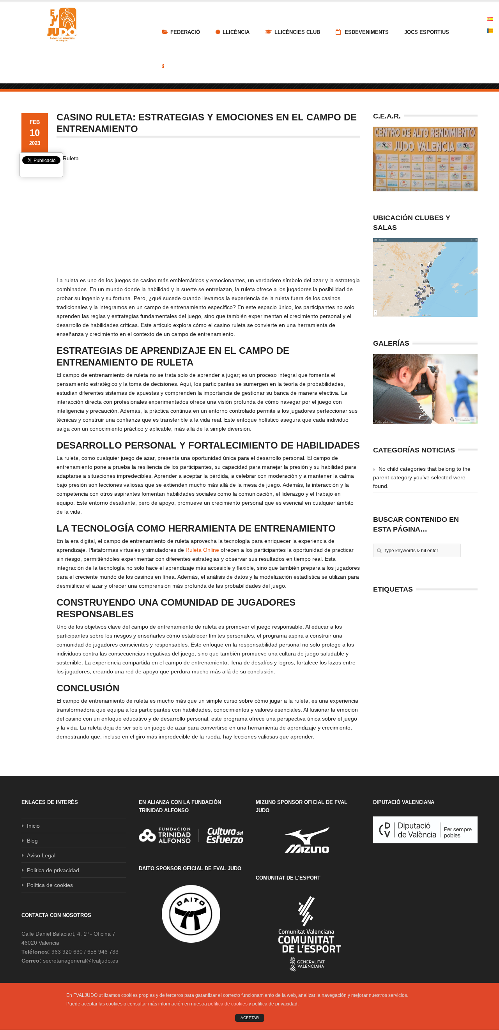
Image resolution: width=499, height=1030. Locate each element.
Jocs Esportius (426, 32)
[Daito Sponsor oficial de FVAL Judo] (191, 914)
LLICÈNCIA (236, 32)
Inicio (33, 826)
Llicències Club (297, 32)
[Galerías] (425, 389)
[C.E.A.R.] (425, 159)
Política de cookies (50, 885)
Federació (185, 32)
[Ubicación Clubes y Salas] (425, 277)
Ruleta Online (202, 550)
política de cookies (228, 1004)
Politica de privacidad (53, 870)
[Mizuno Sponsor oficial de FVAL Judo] (308, 840)
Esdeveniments (366, 32)
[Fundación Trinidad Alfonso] (191, 835)
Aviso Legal (41, 855)
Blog (32, 840)
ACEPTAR (250, 1018)
